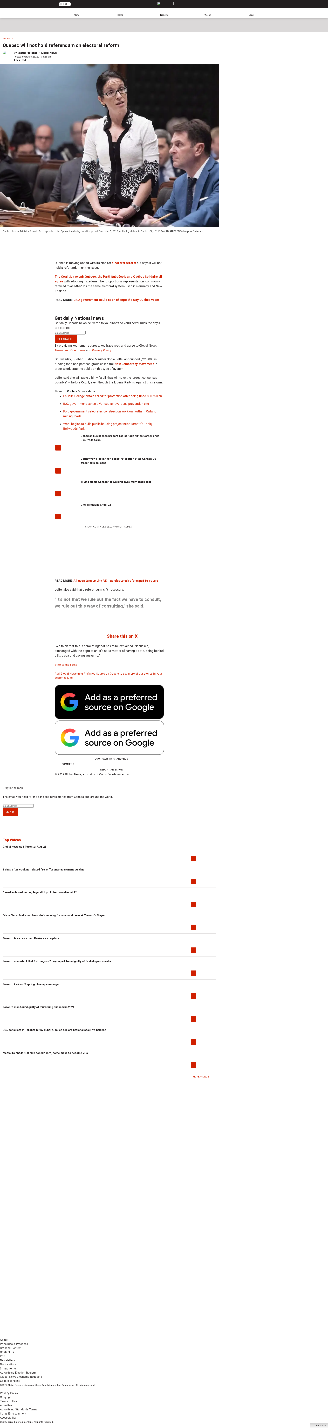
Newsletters (7, 1360)
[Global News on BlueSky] (181, 1335)
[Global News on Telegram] (130, 1335)
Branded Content (11, 1348)
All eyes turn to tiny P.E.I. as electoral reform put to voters (116, 580)
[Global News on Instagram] (181, 1309)
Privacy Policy (101, 350)
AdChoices (321, 1425)
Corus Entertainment (13, 1413)
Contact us (7, 1352)
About (4, 1339)
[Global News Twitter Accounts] (78, 1309)
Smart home (8, 1368)
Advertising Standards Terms (18, 1409)
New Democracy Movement (134, 364)
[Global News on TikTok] (78, 1335)
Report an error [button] (111, 769)
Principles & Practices (14, 1344)
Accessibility (8, 1417)
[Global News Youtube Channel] (130, 1309)
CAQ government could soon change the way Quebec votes (116, 300)
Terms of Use (8, 1401)
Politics (8, 38)
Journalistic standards (111, 758)
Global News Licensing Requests (21, 1376)
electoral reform (124, 263)
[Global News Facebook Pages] (26, 1309)
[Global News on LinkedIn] (26, 1335)
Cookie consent (10, 1380)
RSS (2, 1356)
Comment (68, 764)
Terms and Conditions (70, 350)
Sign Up (10, 812)
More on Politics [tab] (66, 391)
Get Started (65, 339)
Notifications (8, 1364)
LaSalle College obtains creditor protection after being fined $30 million (112, 396)
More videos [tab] (86, 391)
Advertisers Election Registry (18, 1372)
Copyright (6, 1397)
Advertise (6, 1405)
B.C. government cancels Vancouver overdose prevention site (106, 403)
